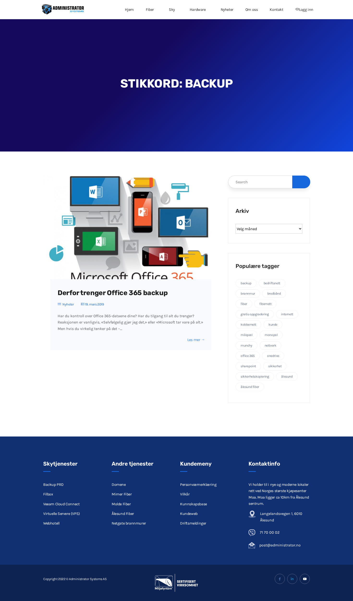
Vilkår (185, 494)
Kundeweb (189, 513)
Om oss (251, 9)
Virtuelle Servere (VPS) (61, 513)
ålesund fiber (250, 387)
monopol (271, 335)
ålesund (286, 376)
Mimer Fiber (122, 494)
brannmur (248, 293)
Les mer (193, 340)
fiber (244, 304)
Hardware (198, 9)
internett (287, 314)
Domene (119, 484)
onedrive (273, 356)
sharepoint (248, 366)
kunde (272, 325)
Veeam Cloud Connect (61, 504)
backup (246, 283)
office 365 (248, 356)
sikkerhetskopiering (255, 376)
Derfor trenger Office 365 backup (113, 293)
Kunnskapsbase (193, 504)
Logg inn (306, 9)
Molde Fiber (121, 504)
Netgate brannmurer (129, 523)
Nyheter (227, 9)
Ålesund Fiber (123, 513)
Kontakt (276, 9)
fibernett (265, 304)
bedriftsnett (272, 283)
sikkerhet (274, 366)
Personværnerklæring (198, 484)
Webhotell (51, 523)
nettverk (270, 345)
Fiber (150, 9)
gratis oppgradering (255, 314)
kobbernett (248, 325)
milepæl (246, 335)
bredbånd (274, 293)
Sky (172, 9)
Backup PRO (53, 484)
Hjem (129, 9)
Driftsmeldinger (193, 523)
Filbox (48, 494)
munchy (246, 345)
